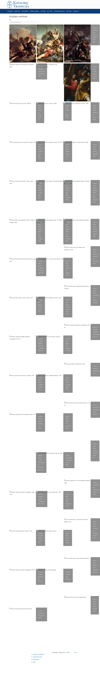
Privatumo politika (38, 654)
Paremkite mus (37, 657)
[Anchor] (28, 16)
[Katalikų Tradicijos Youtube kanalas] (14, 652)
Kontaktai (36, 659)
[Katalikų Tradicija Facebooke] (11, 652)
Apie (34, 662)
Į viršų (75, 652)
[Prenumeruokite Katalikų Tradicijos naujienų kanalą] (9, 652)
